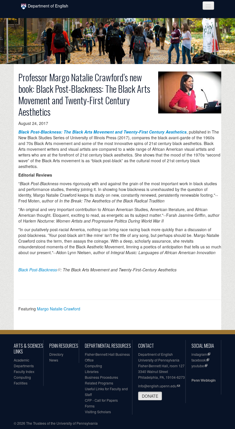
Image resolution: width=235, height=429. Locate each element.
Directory (56, 354)
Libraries (92, 371)
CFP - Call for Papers (101, 400)
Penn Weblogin (203, 380)
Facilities (21, 382)
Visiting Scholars (98, 411)
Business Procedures (101, 377)
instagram (199, 354)
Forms (90, 405)
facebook (198, 360)
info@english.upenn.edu (157, 385)
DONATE (150, 396)
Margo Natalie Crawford (58, 309)
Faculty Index (24, 371)
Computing (22, 377)
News (53, 360)
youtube (197, 365)
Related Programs (99, 382)
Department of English (48, 6)
